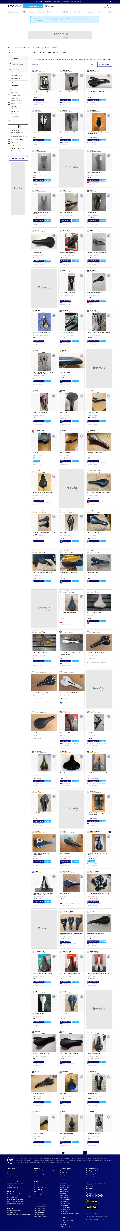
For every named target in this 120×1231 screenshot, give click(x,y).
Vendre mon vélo (38, 1173)
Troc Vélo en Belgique (92, 1173)
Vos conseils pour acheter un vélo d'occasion (95, 1184)
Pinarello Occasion (65, 1199)
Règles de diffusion (12, 1177)
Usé (14, 154)
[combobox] (18, 70)
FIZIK (14, 93)
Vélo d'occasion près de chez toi (42, 1186)
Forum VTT (89, 1179)
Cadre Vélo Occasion (39, 1212)
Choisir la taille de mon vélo (15, 1202)
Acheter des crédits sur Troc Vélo (43, 1177)
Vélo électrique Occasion (40, 1194)
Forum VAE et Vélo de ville (93, 1181)
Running (89, 12)
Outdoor (99, 12)
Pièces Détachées (29, 12)
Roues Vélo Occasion (39, 1208)
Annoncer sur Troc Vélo (13, 1210)
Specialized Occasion (66, 1209)
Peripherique (30, 48)
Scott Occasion (64, 1205)
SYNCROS (16, 117)
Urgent (13, 82)
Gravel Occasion (38, 1196)
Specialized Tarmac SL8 (66, 1220)
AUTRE (15, 106)
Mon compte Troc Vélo (13, 1173)
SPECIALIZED (17, 101)
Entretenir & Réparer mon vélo (15, 1204)
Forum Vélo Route (91, 1175)
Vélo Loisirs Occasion (40, 1198)
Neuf (14, 142)
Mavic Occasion (64, 1195)
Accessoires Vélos (45, 12)
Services (109, 12)
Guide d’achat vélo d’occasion (15, 1200)
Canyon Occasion (65, 1179)
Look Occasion (64, 1193)
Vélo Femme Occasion (40, 1206)
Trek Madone (63, 1222)
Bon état (16, 151)
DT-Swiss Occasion (65, 1185)
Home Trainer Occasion (40, 1216)
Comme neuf (17, 145)
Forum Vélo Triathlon (92, 1177)
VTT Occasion (37, 1192)
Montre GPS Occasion (40, 1202)
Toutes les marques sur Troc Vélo (69, 1213)
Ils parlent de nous (12, 1187)
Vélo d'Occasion (38, 1184)
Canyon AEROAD (65, 1226)
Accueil (10, 48)
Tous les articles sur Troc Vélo (15, 1194)
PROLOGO (16, 98)
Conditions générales (13, 1175)
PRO (14, 114)
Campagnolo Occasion (66, 1175)
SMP (14, 109)
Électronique (78, 12)
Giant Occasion (64, 1189)
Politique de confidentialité (14, 1179)
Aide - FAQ (10, 1185)
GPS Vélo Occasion (39, 1214)
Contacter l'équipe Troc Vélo (15, 1183)
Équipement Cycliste (62, 12)
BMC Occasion (64, 1173)
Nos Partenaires (11, 1212)
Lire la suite (107, 59)
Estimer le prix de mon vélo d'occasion (44, 1171)
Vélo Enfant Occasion (40, 1204)
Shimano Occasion (65, 1207)
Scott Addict (63, 1224)
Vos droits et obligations (14, 1181)
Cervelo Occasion (65, 1181)
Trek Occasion (64, 1211)
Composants (19, 48)
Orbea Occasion (64, 1197)
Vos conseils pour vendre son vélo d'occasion (96, 1187)
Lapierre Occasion (65, 1191)
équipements (66, 2)
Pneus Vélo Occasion (39, 1210)
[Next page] (85, 1152)
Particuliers (16, 75)
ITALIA (15, 111)
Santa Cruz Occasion (66, 1203)
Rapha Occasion (64, 1201)
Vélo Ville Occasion (39, 1200)
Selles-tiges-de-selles (43, 48)
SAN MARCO (17, 103)
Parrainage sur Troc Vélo (93, 1171)
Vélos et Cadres (13, 12)
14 (79, 1153)
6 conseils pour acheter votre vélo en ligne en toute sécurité (19, 1196)
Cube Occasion (64, 1183)
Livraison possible (19, 136)
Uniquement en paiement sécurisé (19, 131)
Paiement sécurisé (39, 1175)
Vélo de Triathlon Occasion (41, 1190)
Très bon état (17, 148)
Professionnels (17, 79)
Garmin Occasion (64, 1187)
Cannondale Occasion (66, 1177)
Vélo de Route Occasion (40, 1188)
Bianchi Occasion (64, 1171)
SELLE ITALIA (17, 96)
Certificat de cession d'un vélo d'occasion (18, 1214)
